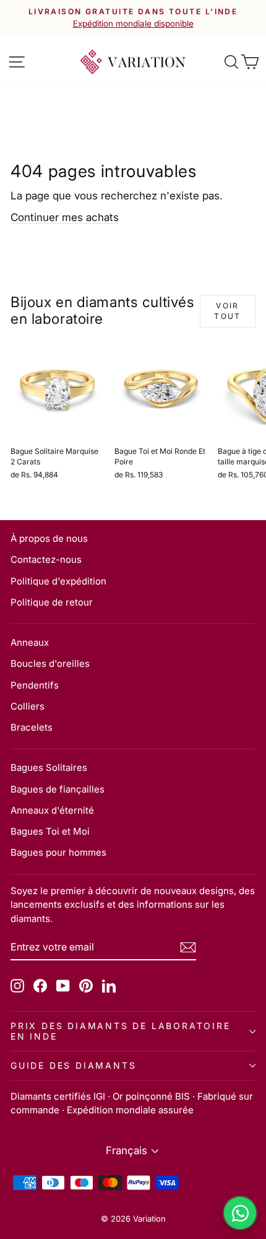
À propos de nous (49, 538)
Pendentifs (35, 685)
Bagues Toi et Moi (50, 831)
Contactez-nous (46, 559)
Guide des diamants (73, 1065)
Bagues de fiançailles (58, 789)
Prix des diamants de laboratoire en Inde (121, 1030)
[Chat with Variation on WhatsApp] (240, 1213)
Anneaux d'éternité (52, 810)
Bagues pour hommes (58, 852)
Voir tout (227, 311)
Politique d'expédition (58, 581)
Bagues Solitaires (49, 767)
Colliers (28, 706)
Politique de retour (52, 602)
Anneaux (30, 642)
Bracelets (32, 727)
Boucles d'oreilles (50, 663)
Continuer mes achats (65, 217)
